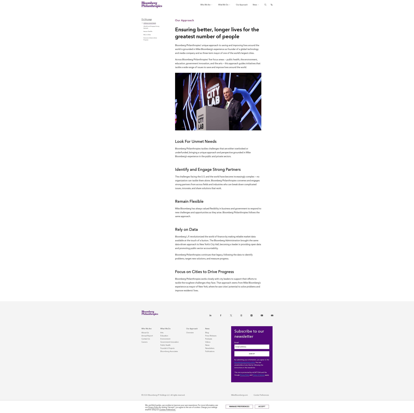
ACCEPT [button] (261, 406)
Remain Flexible (147, 31)
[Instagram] (251, 315)
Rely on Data (147, 34)
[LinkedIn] (210, 315)
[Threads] (241, 315)
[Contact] (272, 315)
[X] (231, 315)
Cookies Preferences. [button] (167, 409)
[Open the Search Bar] (265, 4)
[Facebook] (220, 315)
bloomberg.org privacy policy (244, 362)
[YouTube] (262, 315)
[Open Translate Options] (271, 4)
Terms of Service (259, 375)
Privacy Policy (244, 375)
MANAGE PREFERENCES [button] (239, 406)
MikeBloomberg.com (239, 395)
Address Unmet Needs (149, 23)
